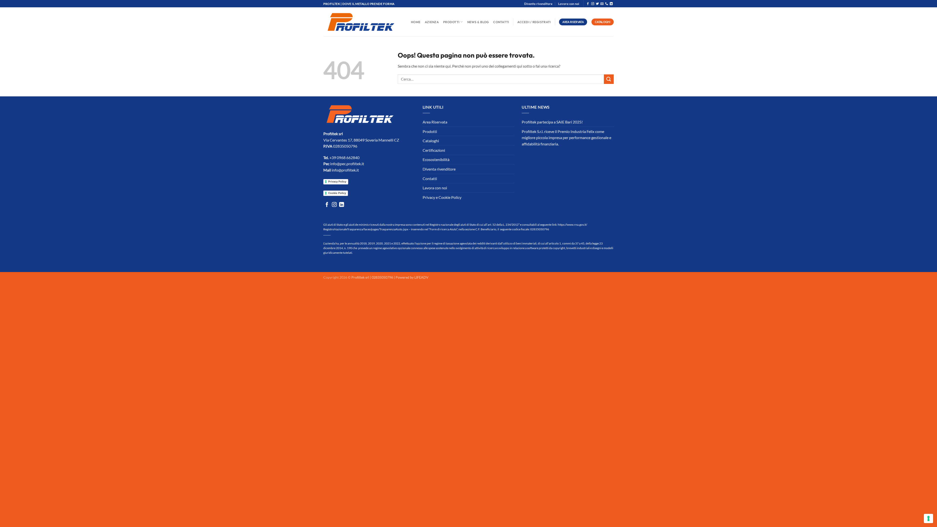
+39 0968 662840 (344, 157)
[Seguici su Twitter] (597, 4)
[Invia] (609, 79)
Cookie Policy (337, 193)
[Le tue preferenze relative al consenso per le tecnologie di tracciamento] (928, 518)
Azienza (432, 22)
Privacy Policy (337, 181)
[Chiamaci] (606, 4)
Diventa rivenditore (538, 4)
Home (415, 22)
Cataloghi (431, 140)
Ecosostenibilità (436, 159)
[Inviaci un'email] (602, 4)
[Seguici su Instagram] (592, 4)
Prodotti (451, 22)
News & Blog (478, 22)
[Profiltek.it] (360, 22)
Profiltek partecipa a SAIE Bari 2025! (552, 122)
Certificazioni (434, 150)
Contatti (501, 22)
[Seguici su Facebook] (587, 4)
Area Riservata (435, 122)
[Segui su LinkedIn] (611, 4)
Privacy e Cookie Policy (442, 197)
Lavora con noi (568, 4)
